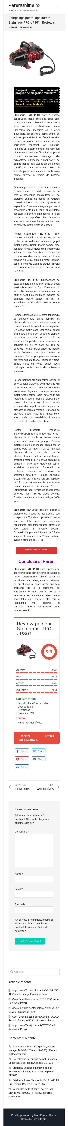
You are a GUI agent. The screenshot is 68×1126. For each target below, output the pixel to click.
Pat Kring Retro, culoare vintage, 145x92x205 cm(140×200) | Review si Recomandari (33, 1050)
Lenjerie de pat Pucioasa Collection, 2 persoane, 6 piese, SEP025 (31, 1071)
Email (19, 889)
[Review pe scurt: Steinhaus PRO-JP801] (26, 652)
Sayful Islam (39, 1119)
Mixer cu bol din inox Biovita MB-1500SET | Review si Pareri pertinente (31, 1093)
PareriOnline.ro (24, 5)
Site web (20, 904)
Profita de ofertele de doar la (36, 103)
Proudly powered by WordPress (29, 1115)
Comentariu (22, 831)
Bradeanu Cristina (22, 1067)
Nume (19, 873)
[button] (56, 7)
